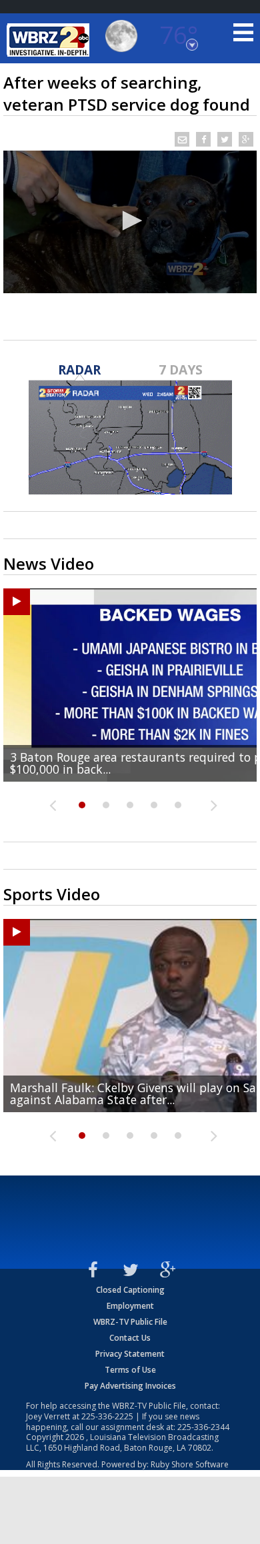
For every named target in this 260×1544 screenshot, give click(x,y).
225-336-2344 (203, 1427)
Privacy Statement (130, 1353)
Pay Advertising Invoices (130, 1385)
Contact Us (130, 1337)
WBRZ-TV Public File (130, 1321)
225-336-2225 (107, 1416)
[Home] (50, 40)
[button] (130, 220)
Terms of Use (130, 1369)
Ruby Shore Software (190, 1464)
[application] (130, 222)
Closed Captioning (130, 1289)
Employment (130, 1305)
